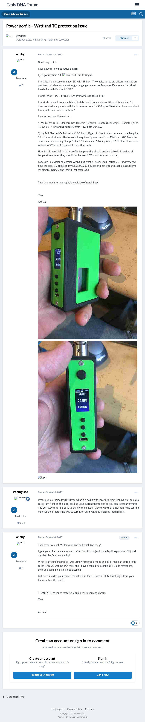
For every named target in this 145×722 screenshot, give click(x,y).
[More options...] (136, 55)
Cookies (89, 709)
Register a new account (42, 675)
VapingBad (20, 492)
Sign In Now (103, 675)
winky (22, 36)
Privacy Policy (74, 709)
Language (56, 709)
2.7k (22, 523)
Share (108, 38)
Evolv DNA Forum (22, 5)
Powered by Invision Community (72, 717)
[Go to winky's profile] (10, 38)
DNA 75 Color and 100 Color (53, 40)
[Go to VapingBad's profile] (21, 505)
